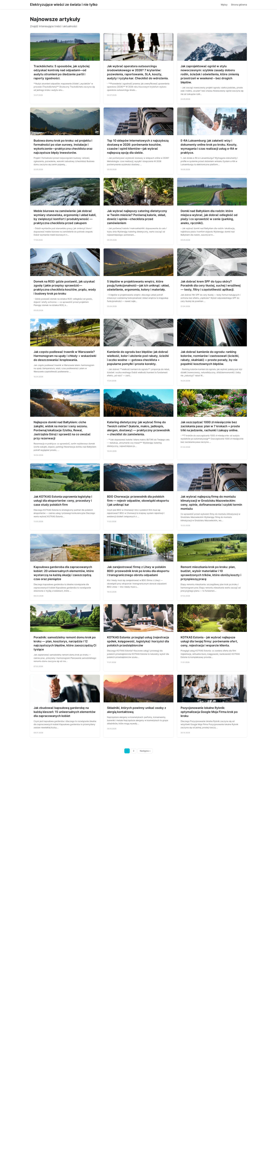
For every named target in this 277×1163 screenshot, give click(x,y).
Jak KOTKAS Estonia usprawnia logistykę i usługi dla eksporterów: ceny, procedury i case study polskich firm (63, 500)
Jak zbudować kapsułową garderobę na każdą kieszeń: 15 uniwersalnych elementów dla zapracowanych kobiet (65, 712)
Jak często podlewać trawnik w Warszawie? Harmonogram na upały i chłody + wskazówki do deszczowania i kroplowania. (65, 356)
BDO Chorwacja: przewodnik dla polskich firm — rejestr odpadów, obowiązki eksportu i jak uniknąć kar (138, 500)
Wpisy (224, 4)
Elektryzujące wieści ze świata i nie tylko (64, 4)
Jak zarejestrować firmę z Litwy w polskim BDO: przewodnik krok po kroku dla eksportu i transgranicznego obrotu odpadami (138, 571)
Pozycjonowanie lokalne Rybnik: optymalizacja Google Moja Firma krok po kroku (209, 712)
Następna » (145, 751)
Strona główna (239, 4)
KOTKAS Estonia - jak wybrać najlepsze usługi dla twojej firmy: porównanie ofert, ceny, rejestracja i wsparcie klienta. (209, 641)
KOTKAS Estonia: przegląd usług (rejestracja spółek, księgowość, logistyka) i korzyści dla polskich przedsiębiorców (138, 641)
